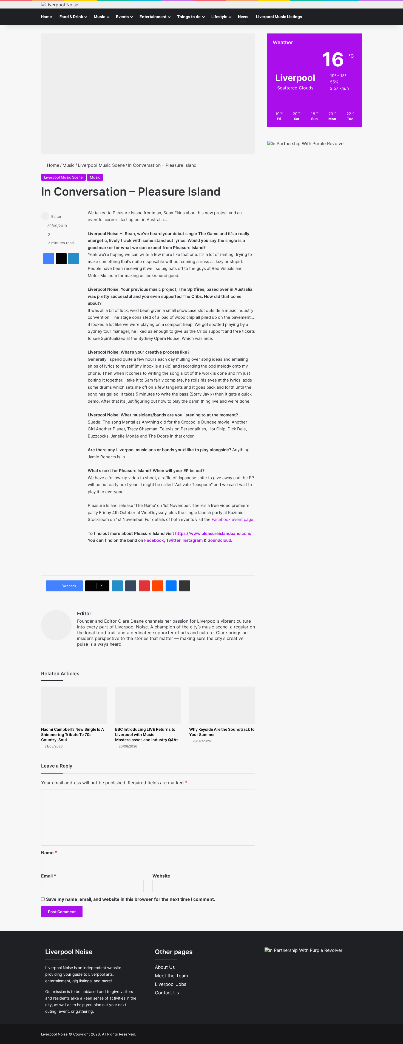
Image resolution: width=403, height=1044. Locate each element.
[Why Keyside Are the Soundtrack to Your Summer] (222, 705)
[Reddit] (157, 585)
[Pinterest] (144, 585)
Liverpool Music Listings (279, 16)
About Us (165, 967)
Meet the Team (171, 975)
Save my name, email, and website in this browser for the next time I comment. (130, 899)
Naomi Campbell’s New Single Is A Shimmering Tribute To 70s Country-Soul (72, 734)
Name (49, 852)
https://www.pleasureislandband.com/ (213, 533)
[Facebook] (48, 258)
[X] (61, 258)
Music (99, 16)
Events (122, 16)
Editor (56, 216)
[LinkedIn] (73, 258)
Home (46, 16)
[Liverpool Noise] (59, 5)
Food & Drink (71, 16)
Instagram (193, 540)
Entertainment (153, 16)
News (243, 16)
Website (161, 876)
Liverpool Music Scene (101, 165)
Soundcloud (219, 540)
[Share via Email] (184, 585)
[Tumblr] (130, 585)
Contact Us (167, 992)
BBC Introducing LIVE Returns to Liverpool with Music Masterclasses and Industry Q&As (146, 734)
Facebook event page (232, 519)
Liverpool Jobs (170, 984)
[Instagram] (93, 653)
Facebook (154, 540)
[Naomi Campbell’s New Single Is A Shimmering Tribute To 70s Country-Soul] (74, 705)
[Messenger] (171, 585)
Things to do (189, 16)
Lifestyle (219, 16)
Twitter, (173, 540)
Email (48, 876)
